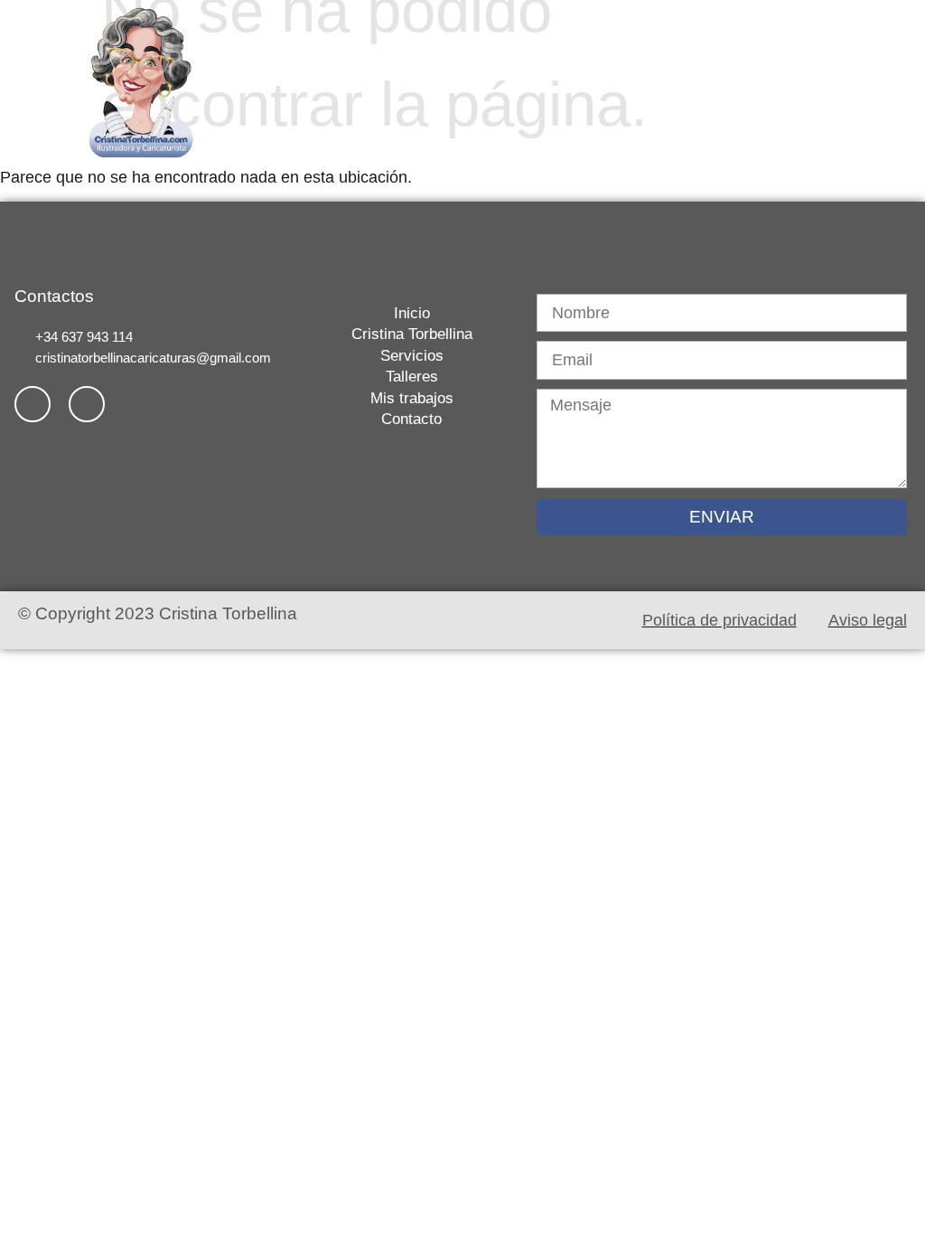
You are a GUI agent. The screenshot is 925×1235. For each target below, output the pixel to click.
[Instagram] (87, 404)
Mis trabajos (736, 59)
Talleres (652, 59)
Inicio (372, 59)
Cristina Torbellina (468, 59)
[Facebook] (32, 404)
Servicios (579, 59)
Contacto (747, 106)
